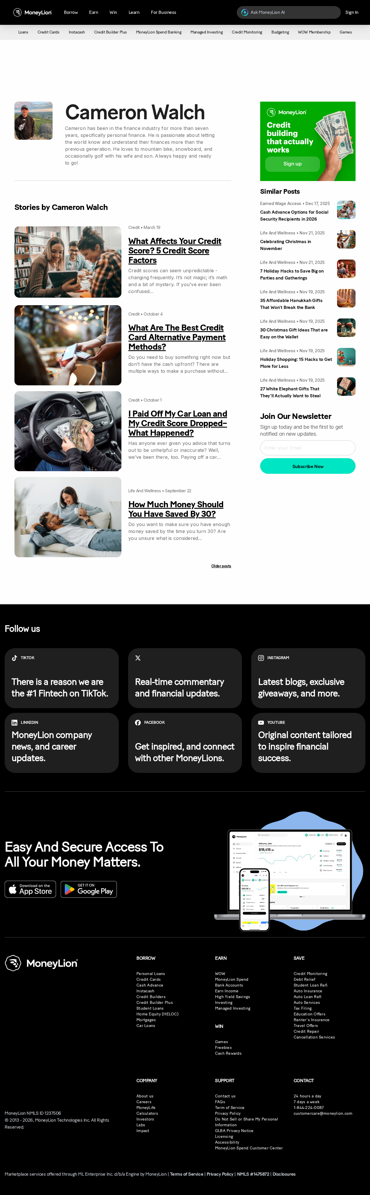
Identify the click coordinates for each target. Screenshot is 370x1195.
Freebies (223, 1047)
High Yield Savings (232, 996)
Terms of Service (186, 1174)
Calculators (147, 1113)
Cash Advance (149, 985)
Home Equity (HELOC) (157, 1014)
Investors (145, 1119)
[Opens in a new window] (30, 889)
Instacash (145, 991)
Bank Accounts (229, 985)
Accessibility (227, 1142)
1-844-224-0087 (309, 1107)
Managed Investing (232, 1008)
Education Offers (309, 1014)
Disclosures (284, 1174)
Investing (223, 1002)
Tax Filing (303, 1008)
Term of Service (230, 1107)
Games (221, 1041)
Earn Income (227, 991)
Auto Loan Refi (308, 996)
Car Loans (145, 1025)
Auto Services (307, 1002)
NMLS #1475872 (253, 1174)
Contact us (225, 1096)
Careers (143, 1101)
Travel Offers (306, 1025)
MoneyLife (146, 1107)
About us (144, 1096)
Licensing (224, 1136)
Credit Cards (148, 979)
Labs (140, 1125)
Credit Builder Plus (154, 1002)
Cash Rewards (228, 1053)
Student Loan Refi (311, 985)
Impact (142, 1130)
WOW (220, 973)
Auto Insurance (308, 991)
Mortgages (146, 1019)
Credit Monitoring (310, 973)
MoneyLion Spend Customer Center (249, 1148)
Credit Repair (306, 1031)
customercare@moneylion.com (323, 1113)
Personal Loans (150, 973)
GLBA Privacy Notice (234, 1130)
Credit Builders (151, 996)
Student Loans (150, 1008)
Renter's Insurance (312, 1019)
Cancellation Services (314, 1037)
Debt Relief (304, 979)
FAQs (220, 1101)
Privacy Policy (228, 1113)
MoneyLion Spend (232, 979)
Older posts (221, 566)
